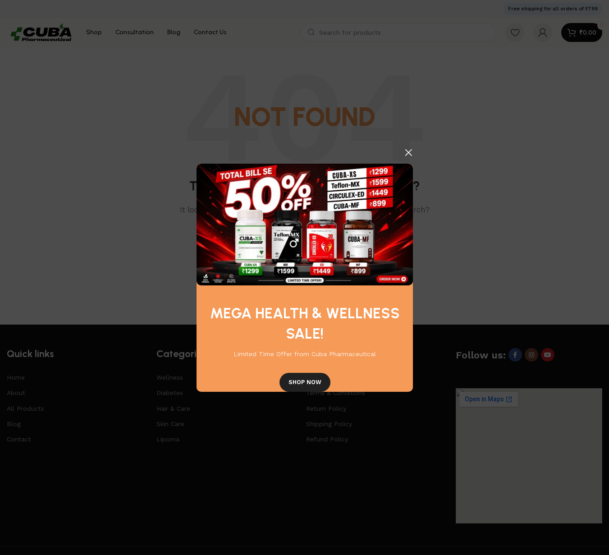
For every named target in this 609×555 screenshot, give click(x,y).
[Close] (408, 152)
